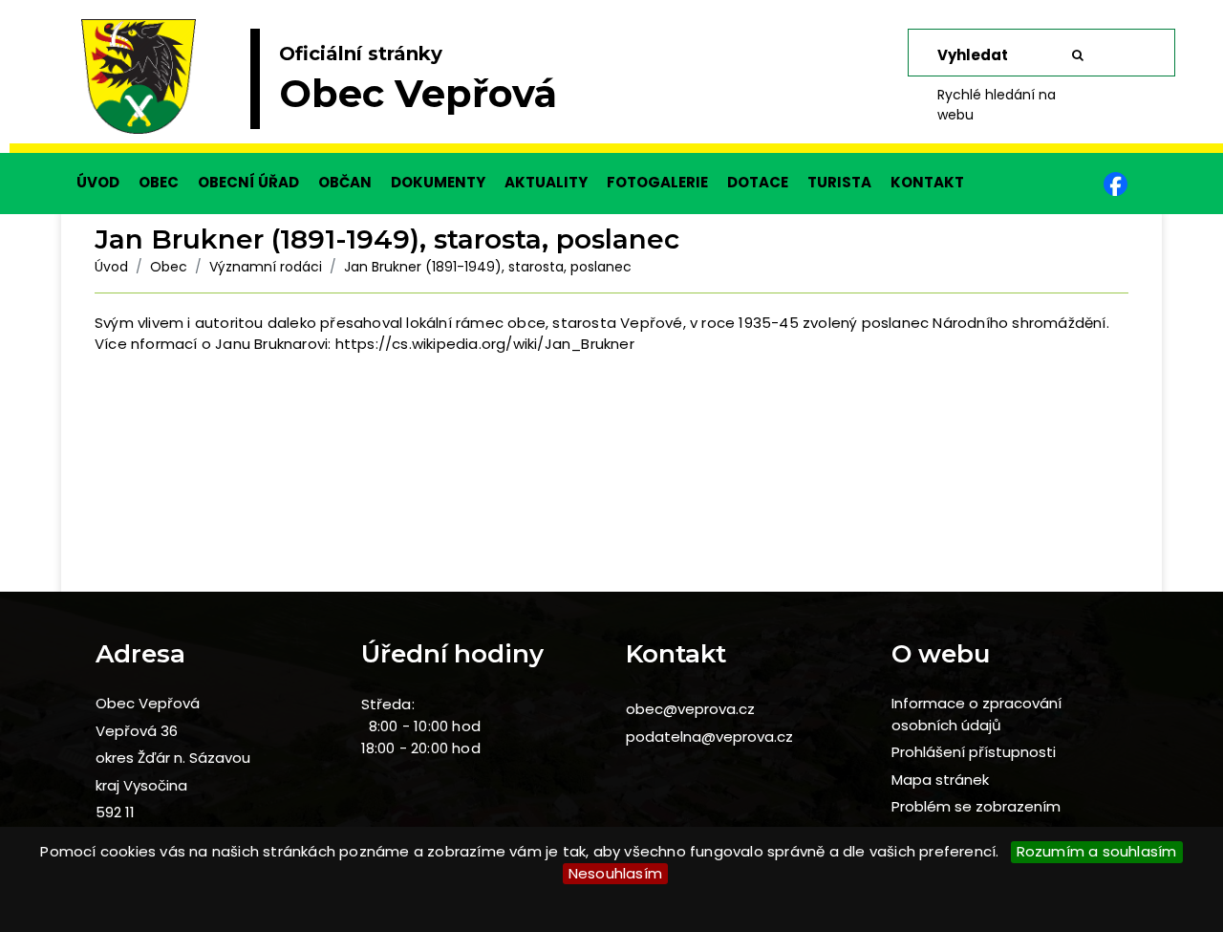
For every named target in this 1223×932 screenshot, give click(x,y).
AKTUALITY (546, 182)
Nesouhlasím (615, 873)
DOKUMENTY (438, 182)
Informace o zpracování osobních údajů (976, 714)
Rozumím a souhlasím (1097, 851)
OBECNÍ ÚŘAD (248, 182)
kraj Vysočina (141, 785)
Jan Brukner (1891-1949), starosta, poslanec (488, 266)
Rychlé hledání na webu (996, 104)
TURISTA (839, 182)
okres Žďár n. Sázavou (173, 758)
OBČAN (345, 182)
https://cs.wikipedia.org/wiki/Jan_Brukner (484, 344)
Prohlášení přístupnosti (973, 752)
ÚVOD (97, 182)
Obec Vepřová (148, 703)
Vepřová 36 (137, 731)
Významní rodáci (265, 266)
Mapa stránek (940, 779)
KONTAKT (927, 182)
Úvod (111, 266)
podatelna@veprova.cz (709, 736)
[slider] (611, 86)
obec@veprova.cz (690, 709)
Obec (168, 266)
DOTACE (757, 182)
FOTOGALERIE (657, 182)
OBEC (159, 182)
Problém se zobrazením (976, 806)
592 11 (115, 812)
